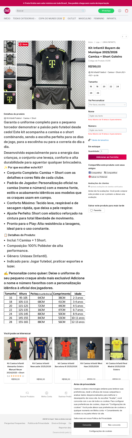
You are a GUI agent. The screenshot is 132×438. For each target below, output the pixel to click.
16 (91, 86)
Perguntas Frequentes (14, 423)
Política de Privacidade (38, 423)
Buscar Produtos (27, 396)
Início (90, 42)
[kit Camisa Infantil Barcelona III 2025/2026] (66, 348)
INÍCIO (7, 18)
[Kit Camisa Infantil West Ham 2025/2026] (91, 348)
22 (111, 86)
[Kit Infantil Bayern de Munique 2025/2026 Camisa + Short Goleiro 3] (10, 85)
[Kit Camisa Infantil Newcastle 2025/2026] (40, 348)
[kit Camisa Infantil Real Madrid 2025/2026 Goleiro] (116, 348)
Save (25, 44)
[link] (100, 430)
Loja (97, 42)
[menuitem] (122, 36)
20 (104, 86)
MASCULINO (85, 18)
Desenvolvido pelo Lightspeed (66, 432)
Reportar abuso (66, 428)
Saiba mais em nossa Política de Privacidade (93, 418)
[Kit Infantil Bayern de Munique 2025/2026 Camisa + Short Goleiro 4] (10, 98)
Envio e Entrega (59, 423)
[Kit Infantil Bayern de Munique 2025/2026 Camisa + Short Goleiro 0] (10, 47)
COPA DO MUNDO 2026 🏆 (52, 18)
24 (117, 86)
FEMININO (99, 18)
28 (98, 93)
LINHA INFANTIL (109, 42)
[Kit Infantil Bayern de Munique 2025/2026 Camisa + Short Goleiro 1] (10, 59)
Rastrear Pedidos (66, 396)
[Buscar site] (83, 11)
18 (97, 86)
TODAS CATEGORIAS (24, 18)
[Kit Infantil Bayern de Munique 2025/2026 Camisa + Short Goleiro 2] (10, 72)
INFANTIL (111, 18)
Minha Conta (46, 396)
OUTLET (72, 18)
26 (91, 93)
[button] (7, 10)
